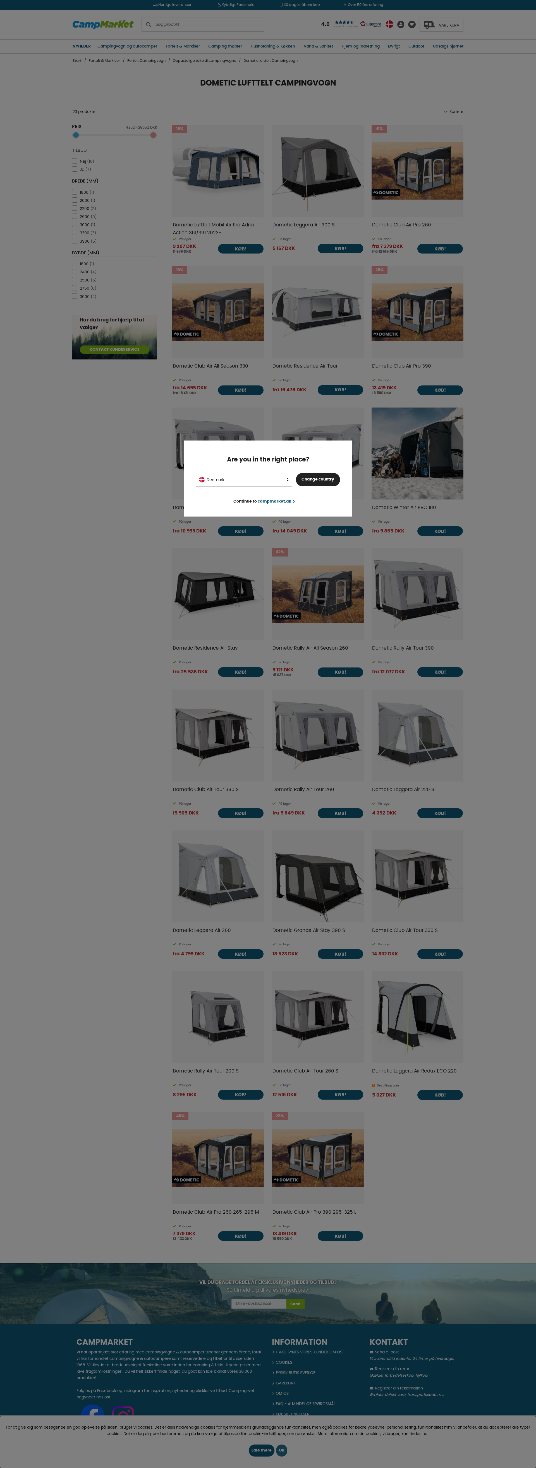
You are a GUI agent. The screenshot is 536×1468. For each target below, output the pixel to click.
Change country (318, 479)
